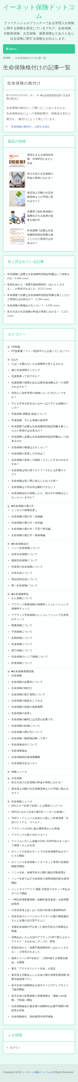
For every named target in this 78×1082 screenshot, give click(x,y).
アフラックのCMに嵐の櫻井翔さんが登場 (35, 828)
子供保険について (21, 631)
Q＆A (14, 359)
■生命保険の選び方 (22, 505)
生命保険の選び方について (27, 731)
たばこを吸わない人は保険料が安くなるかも (37, 363)
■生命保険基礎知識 (50, 95)
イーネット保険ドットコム (36, 1072)
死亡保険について (21, 650)
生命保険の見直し (21, 713)
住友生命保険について (24, 554)
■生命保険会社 (20, 543)
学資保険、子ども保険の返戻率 (29, 420)
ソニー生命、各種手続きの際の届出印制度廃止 (38, 872)
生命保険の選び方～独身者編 (28, 535)
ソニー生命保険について (25, 547)
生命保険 (16, 675)
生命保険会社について (24, 744)
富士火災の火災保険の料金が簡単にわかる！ (33, 311)
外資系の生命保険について (27, 566)
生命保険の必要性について (27, 681)
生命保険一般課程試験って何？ (29, 738)
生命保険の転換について (25, 725)
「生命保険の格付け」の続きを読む (29, 126)
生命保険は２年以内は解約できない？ (33, 486)
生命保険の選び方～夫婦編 (27, 516)
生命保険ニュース (21, 801)
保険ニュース (19, 771)
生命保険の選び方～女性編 (27, 522)
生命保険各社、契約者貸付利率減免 (32, 1016)
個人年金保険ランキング (25, 370)
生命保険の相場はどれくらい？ (25, 305)
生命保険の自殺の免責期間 (27, 706)
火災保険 (16, 778)
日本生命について (21, 572)
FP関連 (15, 346)
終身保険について (21, 662)
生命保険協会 (19, 750)
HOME (7, 57)
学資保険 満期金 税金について (29, 413)
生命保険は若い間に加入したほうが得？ (34, 480)
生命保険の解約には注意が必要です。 (33, 719)
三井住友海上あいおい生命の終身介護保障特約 (38, 910)
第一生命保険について (24, 585)
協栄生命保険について (24, 560)
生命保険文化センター (24, 763)
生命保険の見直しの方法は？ (28, 453)
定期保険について (21, 637)
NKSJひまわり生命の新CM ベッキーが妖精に (38, 811)
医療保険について (21, 625)
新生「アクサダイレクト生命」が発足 (33, 968)
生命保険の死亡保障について (28, 694)
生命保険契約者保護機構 (25, 757)
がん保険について (21, 598)
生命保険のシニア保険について (29, 656)
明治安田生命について (24, 579)
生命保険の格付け (21, 688)
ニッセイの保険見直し (24, 510)
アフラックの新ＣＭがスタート (29, 834)
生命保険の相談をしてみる (27, 700)
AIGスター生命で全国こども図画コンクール (37, 805)
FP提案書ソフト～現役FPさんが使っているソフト (40, 351)
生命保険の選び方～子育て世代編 (30, 528)
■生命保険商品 (20, 594)
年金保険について (21, 644)
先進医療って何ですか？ (25, 376)
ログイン (15, 1047)
